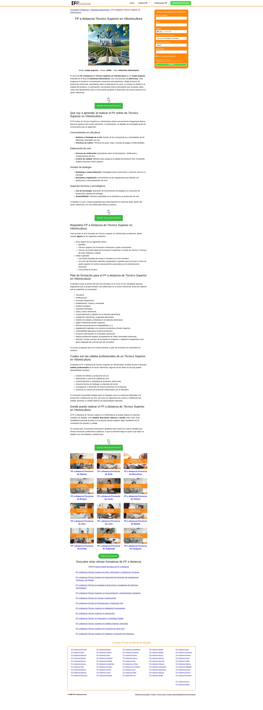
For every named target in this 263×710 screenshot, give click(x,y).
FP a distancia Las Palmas (131, 667)
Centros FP (143, 3)
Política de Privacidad (169, 56)
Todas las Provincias (108, 556)
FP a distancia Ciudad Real (105, 664)
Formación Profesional (79, 10)
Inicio (132, 3)
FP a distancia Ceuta (182, 681)
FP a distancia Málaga (156, 652)
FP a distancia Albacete (78, 655)
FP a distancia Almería (78, 661)
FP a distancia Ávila (77, 667)
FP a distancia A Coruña (79, 649)
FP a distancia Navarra (156, 658)
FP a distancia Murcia (156, 655)
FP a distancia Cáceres (104, 652)
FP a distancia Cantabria (104, 658)
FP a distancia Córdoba (104, 667)
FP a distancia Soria (182, 649)
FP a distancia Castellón (104, 661)
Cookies (153, 694)
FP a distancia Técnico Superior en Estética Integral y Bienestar (102, 624)
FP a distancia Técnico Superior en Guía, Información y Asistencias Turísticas (107, 572)
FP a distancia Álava (77, 652)
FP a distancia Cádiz (103, 655)
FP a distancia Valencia (183, 664)
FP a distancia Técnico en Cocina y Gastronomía (96, 598)
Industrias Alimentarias (100, 10)
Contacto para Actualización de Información (181, 694)
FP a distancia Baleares (78, 672)
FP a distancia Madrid (156, 649)
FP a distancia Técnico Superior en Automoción (95, 613)
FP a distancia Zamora (183, 672)
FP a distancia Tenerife (183, 655)
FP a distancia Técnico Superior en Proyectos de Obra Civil (100, 629)
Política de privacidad (142, 694)
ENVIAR (171, 64)
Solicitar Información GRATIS (109, 106)
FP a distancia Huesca (130, 658)
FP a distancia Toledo (183, 661)
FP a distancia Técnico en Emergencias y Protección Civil (99, 603)
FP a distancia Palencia (156, 664)
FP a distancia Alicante (78, 658)
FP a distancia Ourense (156, 661)
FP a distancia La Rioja (130, 664)
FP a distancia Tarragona (184, 652)
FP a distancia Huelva (130, 655)
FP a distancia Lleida (129, 672)
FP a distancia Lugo (129, 675)
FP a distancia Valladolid (183, 667)
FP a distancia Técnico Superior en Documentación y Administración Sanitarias (108, 593)
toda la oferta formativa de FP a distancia (112, 567)
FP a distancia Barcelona (79, 675)
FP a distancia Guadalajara (131, 649)
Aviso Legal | (161, 694)
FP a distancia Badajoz (78, 669)
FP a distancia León (129, 669)
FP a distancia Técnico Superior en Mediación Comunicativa (100, 608)
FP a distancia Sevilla (156, 675)
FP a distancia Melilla (182, 684)
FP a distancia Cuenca (103, 669)
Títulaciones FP (160, 3)
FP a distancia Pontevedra (157, 667)
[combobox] (159, 31)
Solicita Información (180, 3)
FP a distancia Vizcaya (183, 669)
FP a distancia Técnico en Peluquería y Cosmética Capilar (99, 618)
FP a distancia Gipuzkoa (130, 652)
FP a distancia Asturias (78, 664)
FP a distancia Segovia (156, 672)
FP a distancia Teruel (182, 658)
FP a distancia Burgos (103, 649)
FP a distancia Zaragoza (184, 675)
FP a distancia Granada (104, 675)
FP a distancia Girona (103, 672)
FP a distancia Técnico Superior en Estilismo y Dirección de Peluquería (105, 634)
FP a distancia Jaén (129, 661)
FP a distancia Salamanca (157, 669)
